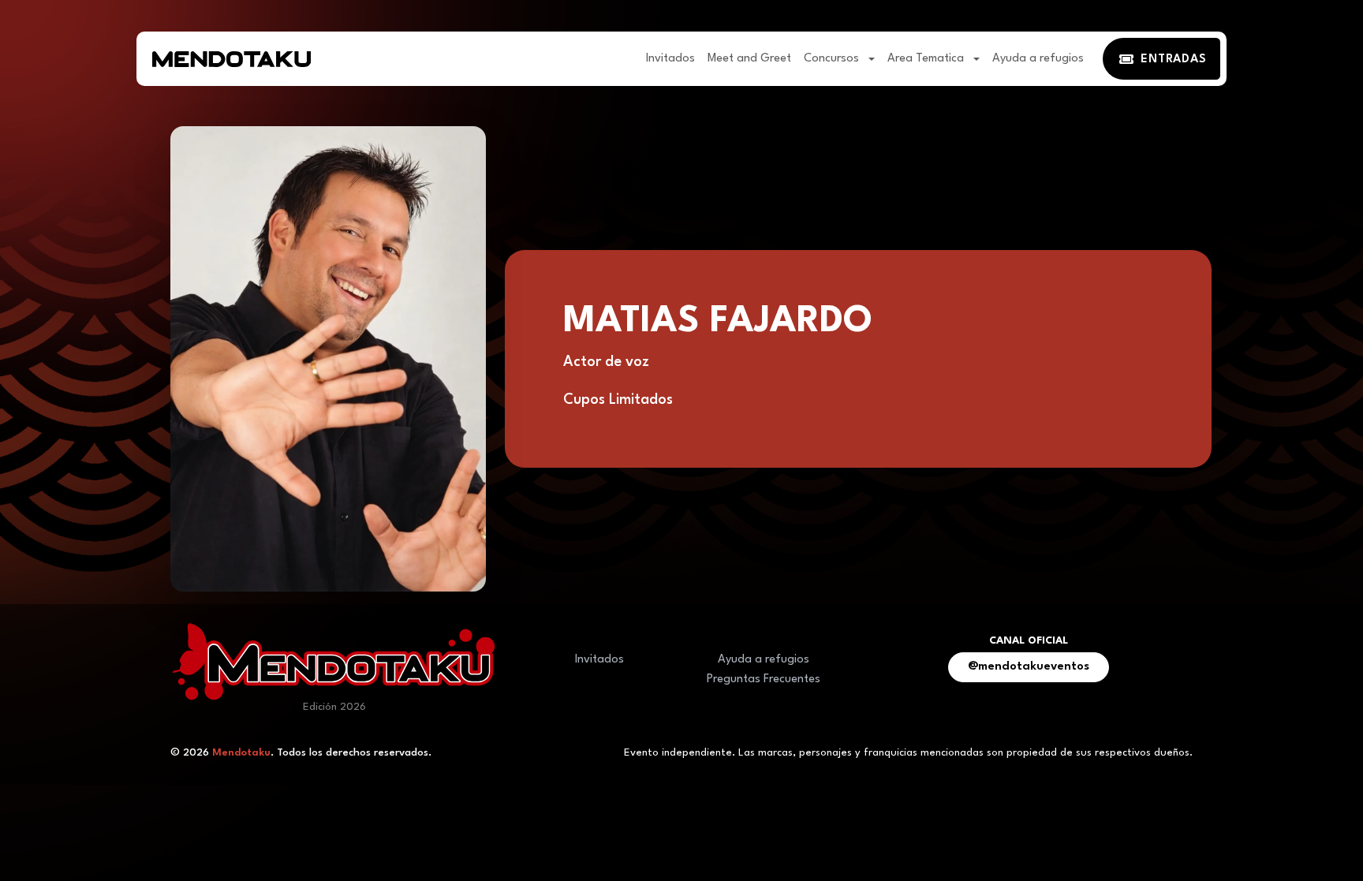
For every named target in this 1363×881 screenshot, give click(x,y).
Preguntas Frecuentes (763, 679)
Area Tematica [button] (927, 59)
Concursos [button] (833, 59)
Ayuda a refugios (1038, 59)
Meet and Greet (749, 59)
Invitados (670, 59)
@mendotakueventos (1028, 667)
